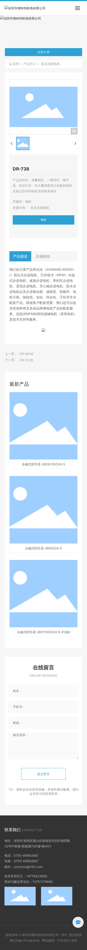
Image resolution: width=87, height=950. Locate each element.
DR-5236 (26, 360)
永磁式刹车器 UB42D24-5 (43, 548)
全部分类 (43, 52)
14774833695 (36, 876)
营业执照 (75, 935)
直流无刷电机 (50, 64)
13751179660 (43, 881)
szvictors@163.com (28, 867)
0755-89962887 (26, 855)
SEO (64, 935)
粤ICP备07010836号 (25, 940)
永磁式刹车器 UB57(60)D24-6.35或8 (43, 632)
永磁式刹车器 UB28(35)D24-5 (43, 464)
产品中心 (29, 64)
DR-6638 (26, 354)
